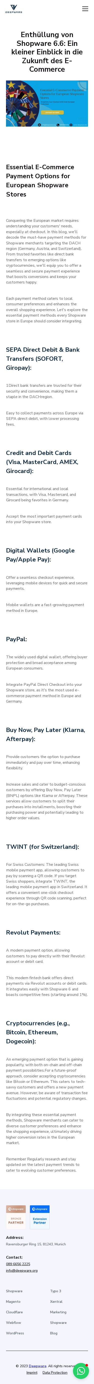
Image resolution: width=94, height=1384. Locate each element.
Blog (53, 1333)
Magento (13, 1301)
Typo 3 (55, 1291)
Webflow (13, 1322)
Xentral (56, 1301)
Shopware (14, 1291)
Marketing (58, 1312)
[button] (84, 9)
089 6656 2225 (18, 1264)
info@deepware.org (22, 1270)
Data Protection (55, 1372)
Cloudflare (14, 1312)
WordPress (15, 1333)
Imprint (32, 1372)
